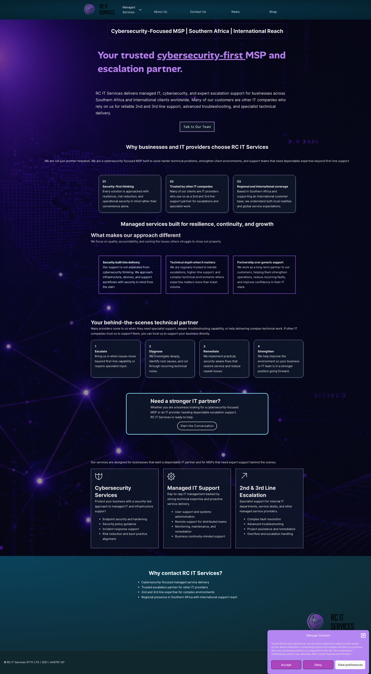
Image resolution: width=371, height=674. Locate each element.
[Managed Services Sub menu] (139, 9)
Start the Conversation (197, 426)
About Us (160, 12)
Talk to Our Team (197, 127)
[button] (363, 635)
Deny (318, 665)
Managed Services (129, 9)
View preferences (350, 665)
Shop (273, 12)
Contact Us (198, 12)
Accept (286, 665)
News (235, 12)
